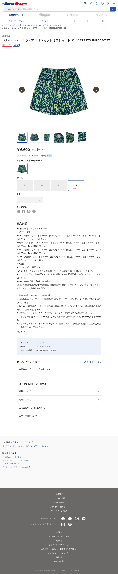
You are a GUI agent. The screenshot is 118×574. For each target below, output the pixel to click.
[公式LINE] (70, 524)
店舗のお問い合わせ (57, 507)
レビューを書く (94, 361)
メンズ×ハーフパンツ (12, 464)
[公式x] (63, 518)
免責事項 (59, 540)
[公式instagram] (77, 518)
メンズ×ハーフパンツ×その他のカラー (18, 467)
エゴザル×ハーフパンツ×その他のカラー (19, 460)
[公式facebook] (70, 518)
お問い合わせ (59, 502)
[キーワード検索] (113, 9)
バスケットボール (17, 25)
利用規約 (59, 532)
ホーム (4, 25)
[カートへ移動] (108, 3)
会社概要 (59, 557)
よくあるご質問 (59, 498)
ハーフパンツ (54, 25)
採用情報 (57, 561)
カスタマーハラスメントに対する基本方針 (57, 549)
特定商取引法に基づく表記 (59, 536)
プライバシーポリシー (57, 545)
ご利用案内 (59, 494)
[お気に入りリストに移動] (102, 3)
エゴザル (6, 36)
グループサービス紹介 (59, 511)
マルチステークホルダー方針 (59, 553)
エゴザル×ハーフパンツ (13, 457)
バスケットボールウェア (36, 25)
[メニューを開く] (114, 3)
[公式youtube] (83, 518)
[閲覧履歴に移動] (96, 3)
